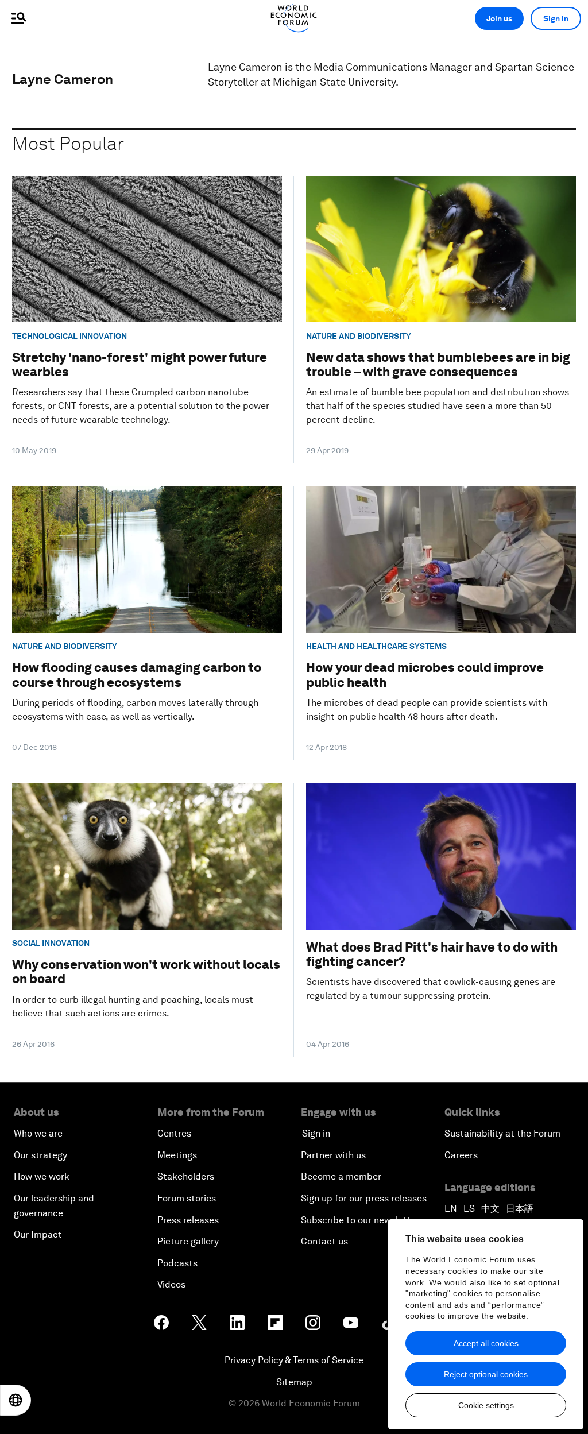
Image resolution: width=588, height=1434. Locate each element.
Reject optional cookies (486, 1374)
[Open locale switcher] (15, 1400)
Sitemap (294, 1382)
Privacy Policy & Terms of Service (294, 1360)
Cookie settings (486, 1405)
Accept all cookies (486, 1343)
